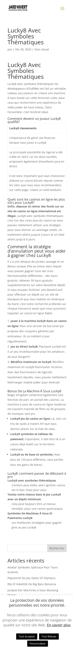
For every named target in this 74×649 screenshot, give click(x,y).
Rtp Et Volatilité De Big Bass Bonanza (31, 584)
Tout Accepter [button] (27, 636)
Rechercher (57, 548)
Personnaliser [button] (38, 643)
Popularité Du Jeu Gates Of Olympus (31, 578)
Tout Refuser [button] (48, 636)
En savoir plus (59, 625)
